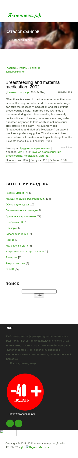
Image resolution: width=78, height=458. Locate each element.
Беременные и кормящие (22, 210)
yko (20, 151)
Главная (10, 67)
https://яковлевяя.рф (22, 413)
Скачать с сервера (18, 92)
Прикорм (11, 227)
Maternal (43, 155)
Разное (10, 239)
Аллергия (11, 257)
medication (30, 155)
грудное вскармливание (46, 151)
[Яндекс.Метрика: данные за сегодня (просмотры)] (37, 447)
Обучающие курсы (17, 204)
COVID (10, 269)
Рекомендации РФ (17, 192)
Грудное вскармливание (35, 148)
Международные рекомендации (25, 198)
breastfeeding (14, 155)
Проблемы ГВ (14, 222)
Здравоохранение (17, 233)
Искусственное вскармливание (25, 251)
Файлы (23, 67)
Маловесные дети (17, 245)
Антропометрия (15, 263)
